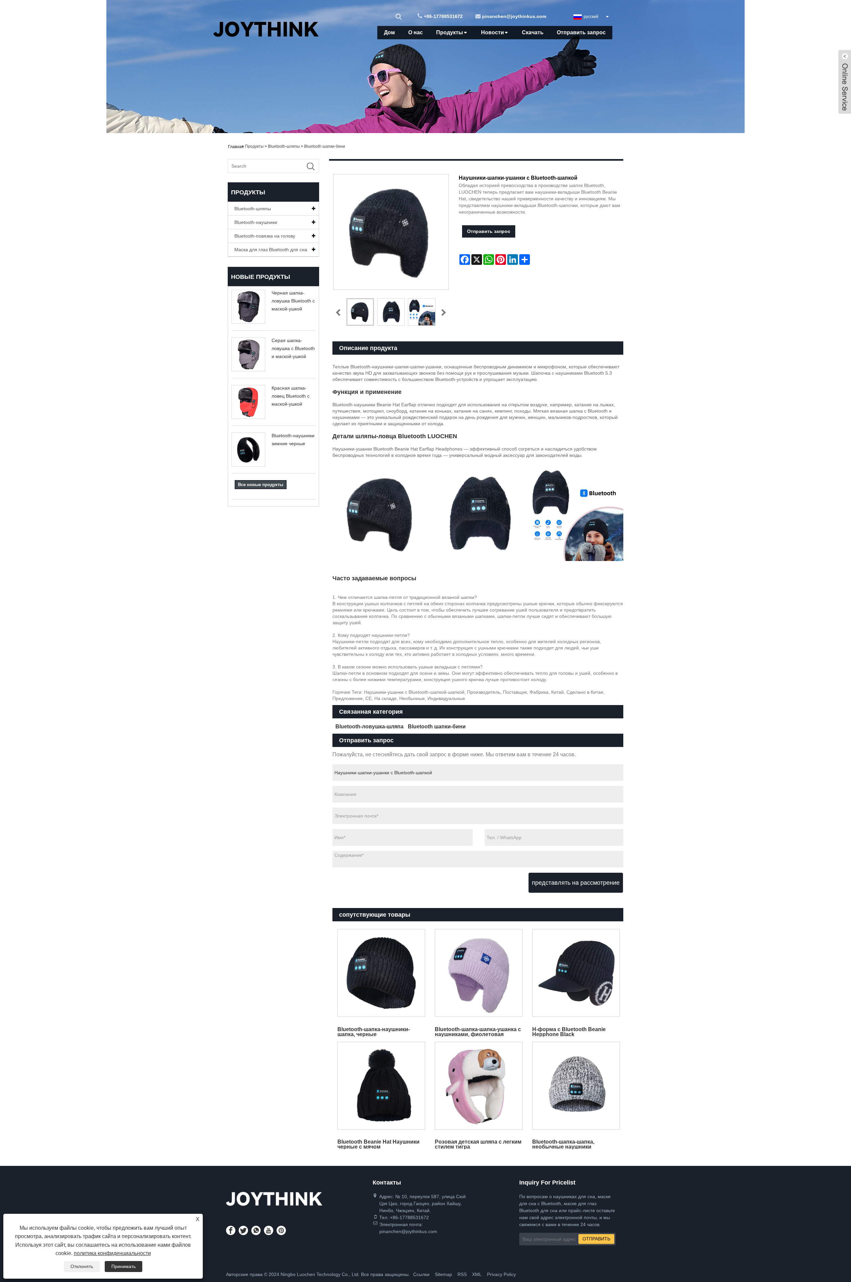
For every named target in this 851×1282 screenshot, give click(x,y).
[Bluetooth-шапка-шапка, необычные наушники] (576, 1085)
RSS (462, 1274)
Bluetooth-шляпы (284, 146)
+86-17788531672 (443, 16)
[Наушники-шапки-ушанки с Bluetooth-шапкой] (360, 311)
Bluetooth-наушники (255, 222)
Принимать (123, 1266)
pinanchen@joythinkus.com (514, 16)
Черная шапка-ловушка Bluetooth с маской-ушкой (293, 300)
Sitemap (443, 1274)
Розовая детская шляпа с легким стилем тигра (478, 1144)
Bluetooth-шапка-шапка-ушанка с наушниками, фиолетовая (478, 1031)
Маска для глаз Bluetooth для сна (270, 249)
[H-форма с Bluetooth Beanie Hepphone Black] (576, 973)
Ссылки (421, 1274)
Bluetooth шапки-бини (324, 146)
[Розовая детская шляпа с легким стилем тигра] (478, 1085)
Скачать (533, 32)
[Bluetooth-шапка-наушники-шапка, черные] (381, 973)
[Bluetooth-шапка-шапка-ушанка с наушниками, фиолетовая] (478, 973)
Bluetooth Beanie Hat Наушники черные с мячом (378, 1144)
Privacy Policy (501, 1274)
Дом (389, 32)
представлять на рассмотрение (576, 882)
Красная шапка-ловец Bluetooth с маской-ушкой (290, 396)
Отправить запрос (581, 32)
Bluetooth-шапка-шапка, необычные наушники (563, 1144)
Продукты (449, 32)
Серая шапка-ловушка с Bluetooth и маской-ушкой (293, 348)
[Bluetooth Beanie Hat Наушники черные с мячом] (381, 1085)
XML (477, 1274)
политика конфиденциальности (112, 1253)
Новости (492, 32)
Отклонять (81, 1266)
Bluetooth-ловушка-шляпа (369, 726)
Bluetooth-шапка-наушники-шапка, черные (373, 1031)
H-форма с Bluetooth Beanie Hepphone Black (569, 1031)
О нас (415, 32)
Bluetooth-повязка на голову (264, 236)
